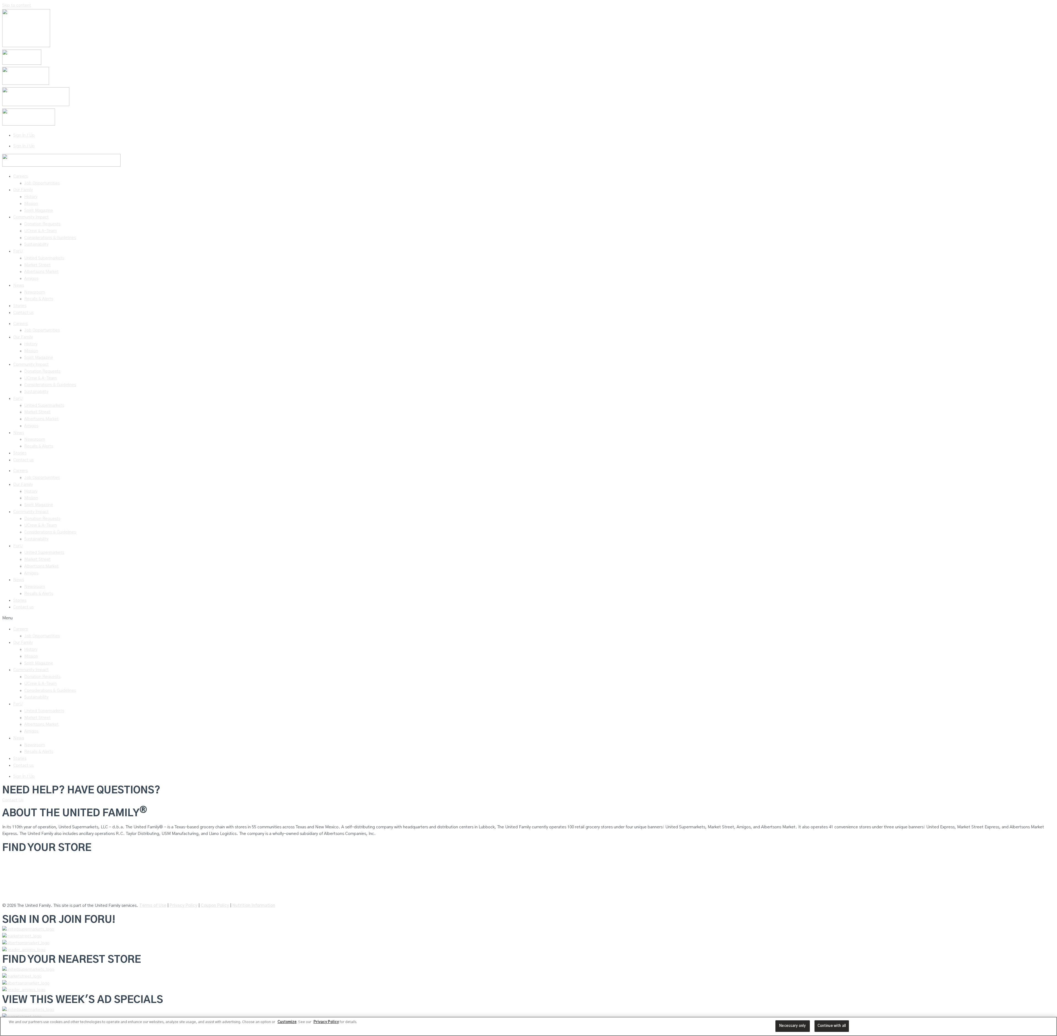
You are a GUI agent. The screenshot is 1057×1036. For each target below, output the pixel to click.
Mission (31, 204)
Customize (286, 1022)
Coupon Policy (215, 906)
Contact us (23, 313)
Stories (19, 306)
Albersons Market (18, 895)
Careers (20, 176)
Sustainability (36, 244)
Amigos (31, 278)
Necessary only (792, 1026)
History (30, 197)
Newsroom (34, 292)
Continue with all (832, 1026)
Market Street (37, 265)
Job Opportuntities (42, 183)
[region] (528, 1026)
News (18, 285)
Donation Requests (42, 224)
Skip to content (16, 5)
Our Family (23, 190)
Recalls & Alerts (38, 299)
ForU (18, 251)
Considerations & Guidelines (50, 238)
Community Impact (31, 217)
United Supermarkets (44, 258)
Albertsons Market (41, 272)
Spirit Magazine (38, 210)
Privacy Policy (183, 906)
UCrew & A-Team (40, 231)
